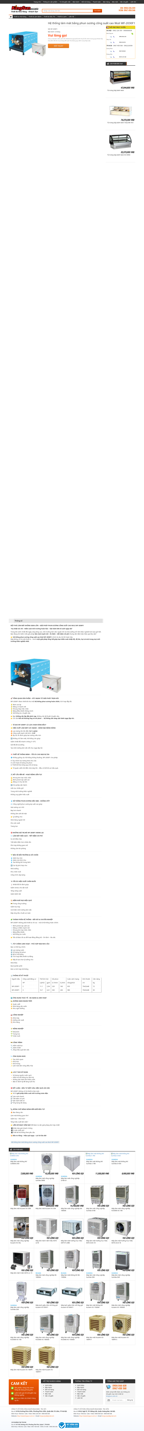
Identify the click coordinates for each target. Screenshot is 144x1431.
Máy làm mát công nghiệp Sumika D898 (45, 1179)
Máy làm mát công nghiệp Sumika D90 (95, 1276)
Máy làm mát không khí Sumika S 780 (94, 1162)
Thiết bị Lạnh (62, 17)
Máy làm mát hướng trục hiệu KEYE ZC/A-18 (122, 1242)
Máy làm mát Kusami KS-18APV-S (120, 1338)
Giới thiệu (48, 1385)
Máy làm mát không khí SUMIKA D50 (18, 1162)
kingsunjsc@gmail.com (47, 1416)
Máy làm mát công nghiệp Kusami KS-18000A (121, 1306)
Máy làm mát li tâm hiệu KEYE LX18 (46, 1242)
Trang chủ (37, 2)
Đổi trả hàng (86, 2)
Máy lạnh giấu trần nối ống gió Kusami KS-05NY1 (47, 1306)
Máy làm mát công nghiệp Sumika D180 (95, 1209)
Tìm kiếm (97, 11)
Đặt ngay (58, 46)
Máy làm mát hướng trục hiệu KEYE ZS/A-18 (96, 1242)
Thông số (18, 621)
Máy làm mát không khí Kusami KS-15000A (94, 1306)
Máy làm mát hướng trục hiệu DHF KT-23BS (71, 1242)
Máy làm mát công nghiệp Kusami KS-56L (19, 1242)
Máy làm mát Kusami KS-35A (46, 1208)
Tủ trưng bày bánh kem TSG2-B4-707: (120, 123)
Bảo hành (76, 2)
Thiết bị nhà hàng (20, 17)
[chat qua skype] (132, 33)
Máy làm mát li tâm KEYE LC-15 (21, 1273)
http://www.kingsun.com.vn (26, 1416)
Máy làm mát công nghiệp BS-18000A (46, 1276)
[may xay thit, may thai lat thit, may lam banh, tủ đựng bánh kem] (25, 9)
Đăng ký (130, 1400)
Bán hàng (106, 2)
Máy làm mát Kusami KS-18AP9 (21, 1370)
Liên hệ (133, 2)
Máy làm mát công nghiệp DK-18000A (71, 1209)
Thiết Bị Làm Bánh (35, 17)
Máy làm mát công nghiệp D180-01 (70, 1179)
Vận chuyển (124, 2)
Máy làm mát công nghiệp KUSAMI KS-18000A (45, 1338)
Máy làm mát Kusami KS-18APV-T (95, 1338)
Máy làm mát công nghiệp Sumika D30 (19, 1308)
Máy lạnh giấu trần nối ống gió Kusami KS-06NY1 (72, 1306)
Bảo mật (115, 2)
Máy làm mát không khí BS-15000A (70, 1276)
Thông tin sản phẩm (50, 2)
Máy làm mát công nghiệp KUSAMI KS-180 (121, 1209)
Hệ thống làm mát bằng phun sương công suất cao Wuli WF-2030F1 (35, 1142)
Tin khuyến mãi (65, 2)
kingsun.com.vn (111, 1396)
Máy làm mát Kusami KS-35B (20, 1208)
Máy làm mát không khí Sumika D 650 (120, 1162)
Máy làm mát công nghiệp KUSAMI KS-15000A (70, 1338)
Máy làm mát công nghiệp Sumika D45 (121, 1276)
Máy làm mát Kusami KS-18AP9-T (44, 1371)
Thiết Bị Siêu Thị (49, 17)
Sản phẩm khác (18, 1149)
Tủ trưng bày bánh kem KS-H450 (118, 155)
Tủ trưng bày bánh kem (115, 90)
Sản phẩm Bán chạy (116, 64)
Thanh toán (97, 2)
